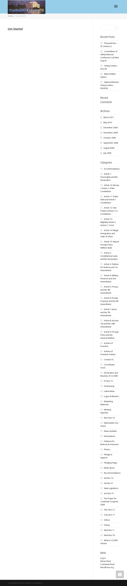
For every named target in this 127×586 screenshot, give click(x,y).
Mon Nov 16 (109, 417)
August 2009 (108, 148)
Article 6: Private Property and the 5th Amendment (109, 301)
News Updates (110, 431)
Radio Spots (109, 468)
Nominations (109, 436)
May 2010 (107, 122)
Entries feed (105, 561)
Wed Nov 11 (109, 530)
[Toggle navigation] (115, 6)
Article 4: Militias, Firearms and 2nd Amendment (109, 278)
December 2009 (110, 127)
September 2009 (110, 143)
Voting (106, 525)
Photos (107, 449)
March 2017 (108, 117)
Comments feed (107, 564)
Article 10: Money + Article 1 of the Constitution (109, 188)
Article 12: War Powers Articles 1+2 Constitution (109, 210)
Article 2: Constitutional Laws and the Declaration (109, 256)
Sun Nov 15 (109, 493)
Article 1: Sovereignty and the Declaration (109, 177)
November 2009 (110, 132)
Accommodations (112, 169)
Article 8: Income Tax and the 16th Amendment (109, 323)
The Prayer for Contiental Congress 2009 (109, 501)
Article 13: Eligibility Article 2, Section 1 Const (108, 222)
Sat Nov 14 (108, 478)
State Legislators (111, 488)
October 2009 (109, 137)
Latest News (109, 391)
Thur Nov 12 (109, 509)
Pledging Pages (110, 462)
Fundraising (109, 386)
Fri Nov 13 (108, 381)
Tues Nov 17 (109, 515)
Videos (107, 520)
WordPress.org (107, 567)
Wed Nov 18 (109, 535)
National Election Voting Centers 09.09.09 (109, 85)
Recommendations (112, 473)
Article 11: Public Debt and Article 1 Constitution (109, 199)
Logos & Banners (111, 396)
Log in (103, 558)
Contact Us (109, 359)
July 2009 (107, 153)
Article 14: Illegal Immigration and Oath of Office (109, 233)
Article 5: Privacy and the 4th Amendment (109, 289)
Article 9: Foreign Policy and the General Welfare (109, 335)
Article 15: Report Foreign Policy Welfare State (109, 244)
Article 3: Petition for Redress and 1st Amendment (109, 267)
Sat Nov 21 (108, 483)
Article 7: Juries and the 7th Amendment (108, 312)
